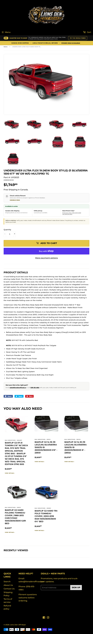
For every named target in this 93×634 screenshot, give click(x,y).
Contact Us (9, 589)
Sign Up (76, 587)
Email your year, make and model (71, 212)
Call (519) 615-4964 (67, 214)
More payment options (46, 258)
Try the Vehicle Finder (78, 38)
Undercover (9, 180)
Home (5, 47)
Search (7, 581)
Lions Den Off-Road (18, 625)
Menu (8, 32)
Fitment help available (70, 43)
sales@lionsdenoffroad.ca (18, 387)
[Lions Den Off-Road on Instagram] (48, 618)
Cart (88, 32)
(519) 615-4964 (34, 387)
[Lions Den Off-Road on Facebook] (44, 618)
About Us (8, 585)
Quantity (7, 230)
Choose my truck (15, 200)
